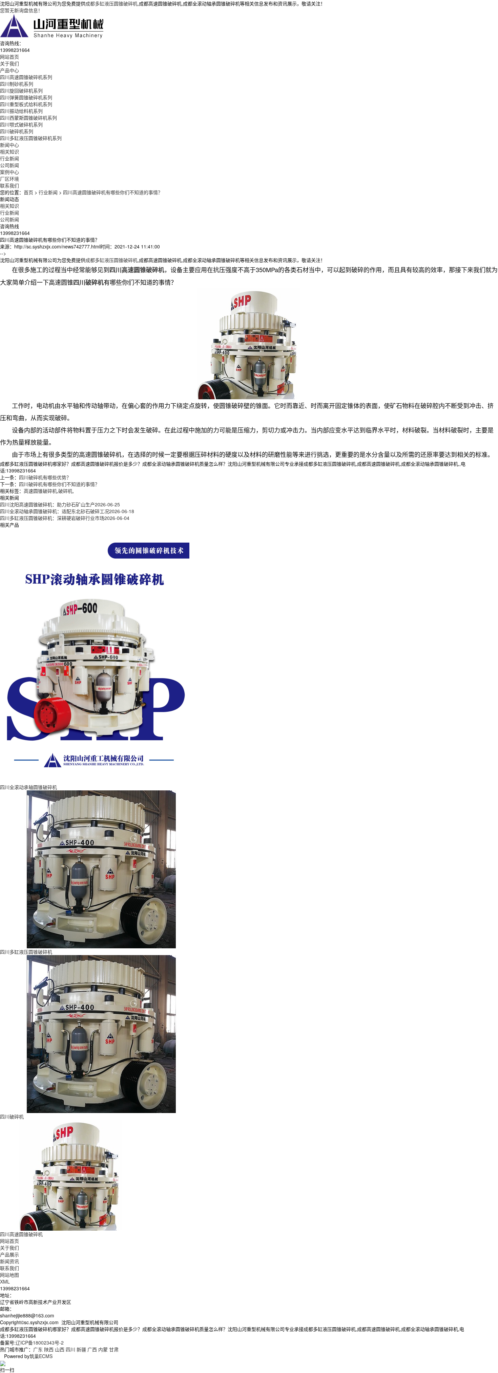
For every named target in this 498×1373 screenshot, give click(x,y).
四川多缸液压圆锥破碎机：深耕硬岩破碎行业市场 (64, 517)
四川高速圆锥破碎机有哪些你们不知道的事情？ (113, 192)
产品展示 (9, 1254)
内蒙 (103, 1349)
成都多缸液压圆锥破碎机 (111, 3)
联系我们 (9, 1268)
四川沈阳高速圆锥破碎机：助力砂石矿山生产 (60, 504)
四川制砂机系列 (16, 83)
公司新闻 (9, 165)
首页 (28, 192)
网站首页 (9, 1240)
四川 (70, 1349)
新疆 (81, 1349)
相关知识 (9, 151)
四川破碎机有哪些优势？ (45, 477)
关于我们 (9, 1247)
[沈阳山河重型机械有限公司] (52, 25)
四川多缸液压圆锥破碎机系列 (31, 138)
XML (5, 1281)
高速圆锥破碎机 (40, 490)
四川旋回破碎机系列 (21, 90)
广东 (38, 1349)
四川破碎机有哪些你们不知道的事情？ (59, 484)
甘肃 (114, 1349)
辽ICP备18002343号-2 (40, 1342)
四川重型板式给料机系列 (26, 104)
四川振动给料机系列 (21, 110)
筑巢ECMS (41, 1356)
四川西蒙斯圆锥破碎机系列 (28, 117)
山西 (59, 1349)
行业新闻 (9, 158)
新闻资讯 (9, 1261)
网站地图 (9, 1274)
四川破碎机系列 (16, 131)
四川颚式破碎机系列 (21, 124)
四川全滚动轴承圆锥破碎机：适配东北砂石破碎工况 (67, 511)
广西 (92, 1349)
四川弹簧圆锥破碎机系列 (26, 97)
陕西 (49, 1349)
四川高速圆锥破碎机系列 (26, 77)
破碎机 (65, 490)
